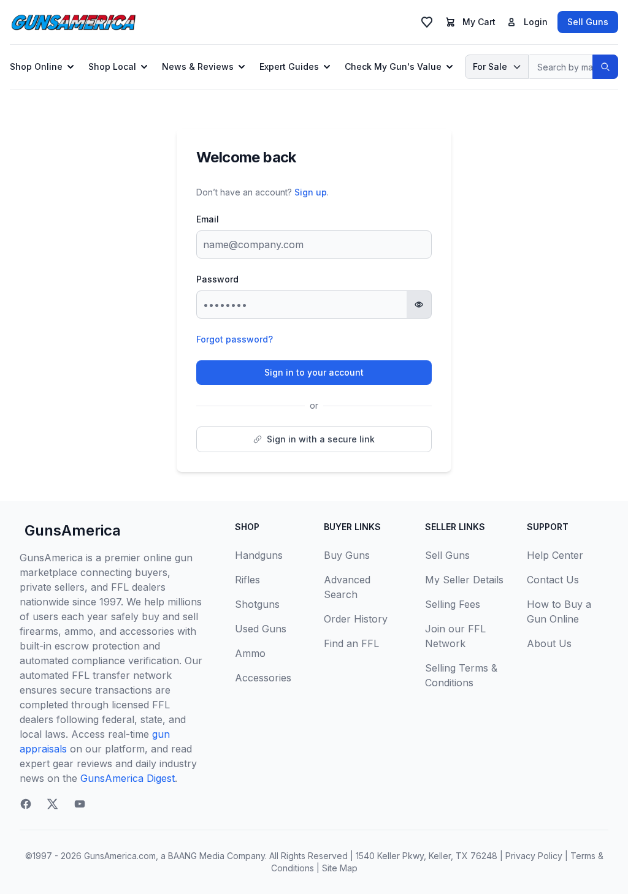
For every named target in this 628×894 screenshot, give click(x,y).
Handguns (259, 555)
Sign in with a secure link (321, 439)
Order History (356, 619)
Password (217, 279)
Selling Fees (452, 604)
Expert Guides (289, 66)
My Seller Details (464, 580)
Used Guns (260, 629)
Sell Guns (587, 22)
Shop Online (36, 66)
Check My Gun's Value (393, 66)
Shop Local (112, 66)
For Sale (490, 66)
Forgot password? (234, 339)
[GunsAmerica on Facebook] (26, 804)
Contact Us (553, 580)
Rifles (247, 580)
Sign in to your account (314, 372)
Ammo (250, 653)
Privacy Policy (533, 855)
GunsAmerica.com (120, 855)
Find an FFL (351, 643)
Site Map (340, 868)
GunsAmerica (73, 530)
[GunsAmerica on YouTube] (80, 804)
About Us (549, 643)
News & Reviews (198, 66)
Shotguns (257, 604)
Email (207, 219)
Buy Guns (347, 555)
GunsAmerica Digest (127, 778)
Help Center (555, 555)
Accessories (263, 678)
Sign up (310, 192)
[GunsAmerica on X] (53, 804)
